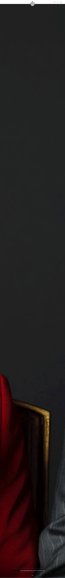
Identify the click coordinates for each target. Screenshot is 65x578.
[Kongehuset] (32, 3)
